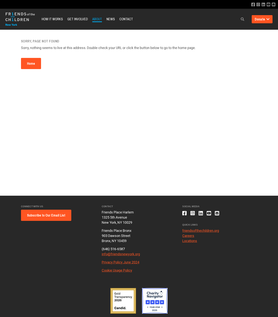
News (110, 19)
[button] (242, 19)
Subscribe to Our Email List (46, 215)
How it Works (52, 19)
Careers (188, 236)
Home (31, 63)
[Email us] (273, 5)
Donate (260, 19)
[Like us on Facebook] (253, 5)
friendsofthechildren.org (200, 231)
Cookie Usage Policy (117, 270)
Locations (189, 241)
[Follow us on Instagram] (258, 5)
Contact (126, 19)
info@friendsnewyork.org (121, 254)
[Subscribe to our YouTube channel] (268, 5)
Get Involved (77, 19)
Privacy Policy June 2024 (120, 262)
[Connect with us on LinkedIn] (263, 5)
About (97, 19)
